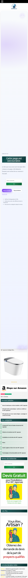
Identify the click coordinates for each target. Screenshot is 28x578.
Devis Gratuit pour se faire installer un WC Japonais (14, 405)
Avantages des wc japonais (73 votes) (12, 571)
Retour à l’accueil (7, 190)
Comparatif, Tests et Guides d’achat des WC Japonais (12, 426)
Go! (14, 184)
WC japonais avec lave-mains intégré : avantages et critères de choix (14, 414)
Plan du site (4, 194)
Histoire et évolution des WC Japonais (11, 432)
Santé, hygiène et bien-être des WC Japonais (13, 447)
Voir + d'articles (4, 396)
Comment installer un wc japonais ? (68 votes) (14, 576)
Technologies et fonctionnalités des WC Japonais (14, 452)
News (3, 442)
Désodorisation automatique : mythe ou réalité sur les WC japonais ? (14, 409)
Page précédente (17, 190)
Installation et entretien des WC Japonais (12, 437)
